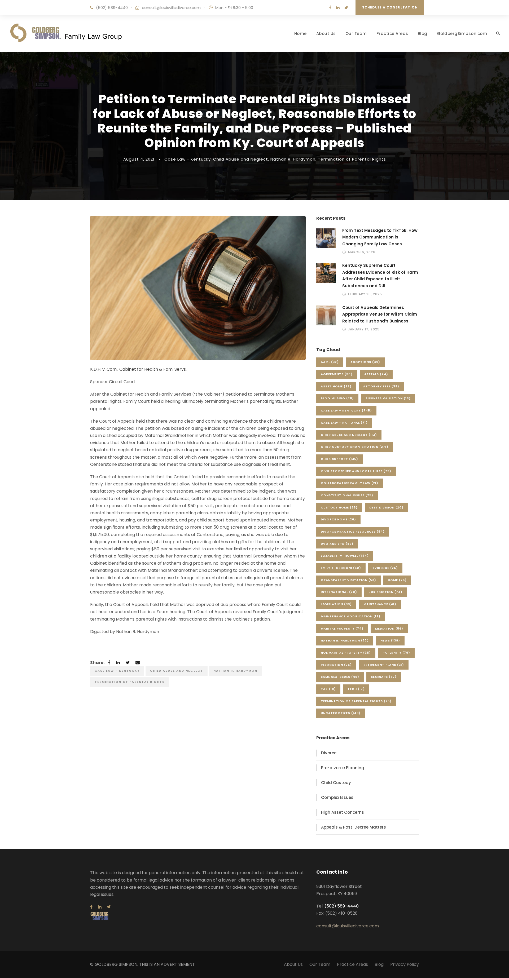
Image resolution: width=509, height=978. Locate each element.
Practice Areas (392, 33)
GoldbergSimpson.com (462, 33)
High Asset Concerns (342, 812)
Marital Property (342, 628)
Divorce (328, 753)
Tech (356, 689)
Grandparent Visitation (348, 580)
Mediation (389, 628)
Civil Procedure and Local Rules (356, 471)
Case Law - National (344, 423)
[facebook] (330, 7)
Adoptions (365, 362)
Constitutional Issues (347, 495)
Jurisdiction (385, 592)
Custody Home (339, 507)
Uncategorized (341, 713)
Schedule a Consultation (390, 7)
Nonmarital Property (346, 652)
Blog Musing (337, 398)
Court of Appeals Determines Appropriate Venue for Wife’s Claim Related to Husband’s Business (379, 314)
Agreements (337, 374)
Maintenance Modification (350, 616)
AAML (330, 362)
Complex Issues (337, 797)
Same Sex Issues (340, 677)
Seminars (384, 677)
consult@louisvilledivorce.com (171, 7)
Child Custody (336, 782)
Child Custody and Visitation (354, 447)
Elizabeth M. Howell (345, 556)
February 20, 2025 (365, 294)
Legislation (336, 604)
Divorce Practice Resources (353, 531)
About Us (326, 33)
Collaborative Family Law (349, 483)
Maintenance (379, 604)
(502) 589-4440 (112, 7)
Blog (422, 33)
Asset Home (336, 386)
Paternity (396, 652)
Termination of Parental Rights (352, 159)
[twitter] (346, 7)
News (390, 640)
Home (300, 33)
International (339, 592)
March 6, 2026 (361, 252)
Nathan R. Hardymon (292, 159)
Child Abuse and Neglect (240, 159)
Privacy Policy (404, 964)
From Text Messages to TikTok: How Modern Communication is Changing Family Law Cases (380, 237)
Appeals (376, 374)
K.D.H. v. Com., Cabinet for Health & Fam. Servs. (138, 369)
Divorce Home (338, 519)
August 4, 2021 (139, 159)
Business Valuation (388, 398)
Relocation (336, 665)
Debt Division (386, 507)
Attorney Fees (381, 386)
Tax (328, 689)
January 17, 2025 (364, 329)
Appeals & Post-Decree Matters (353, 827)
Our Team (356, 33)
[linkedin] (338, 7)
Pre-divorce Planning (342, 768)
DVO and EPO (337, 544)
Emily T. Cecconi (341, 568)
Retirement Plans (383, 665)
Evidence (385, 568)
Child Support (339, 459)
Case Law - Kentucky (187, 159)
